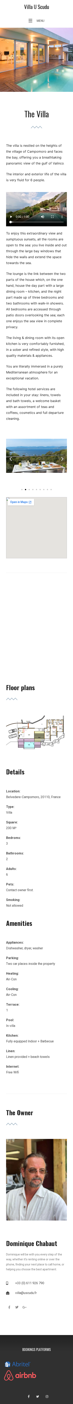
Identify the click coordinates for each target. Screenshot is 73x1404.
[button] (10, 458)
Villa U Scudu (36, 7)
